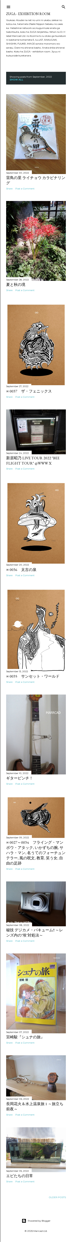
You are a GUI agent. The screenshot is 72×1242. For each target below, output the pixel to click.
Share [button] (9, 188)
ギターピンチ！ (19, 778)
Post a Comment (25, 188)
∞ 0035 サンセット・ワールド (33, 676)
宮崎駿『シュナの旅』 (25, 1036)
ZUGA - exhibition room (28, 14)
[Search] (63, 6)
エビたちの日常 (19, 1175)
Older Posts (57, 1197)
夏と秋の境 (15, 284)
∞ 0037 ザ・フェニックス (29, 391)
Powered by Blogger (39, 1220)
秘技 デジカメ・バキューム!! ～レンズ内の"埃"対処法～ (34, 932)
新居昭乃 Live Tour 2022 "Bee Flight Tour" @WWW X (33, 460)
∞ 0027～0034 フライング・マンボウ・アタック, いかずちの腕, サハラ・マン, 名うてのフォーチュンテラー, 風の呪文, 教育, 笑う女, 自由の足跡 (35, 853)
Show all (16, 79)
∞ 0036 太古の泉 (21, 569)
